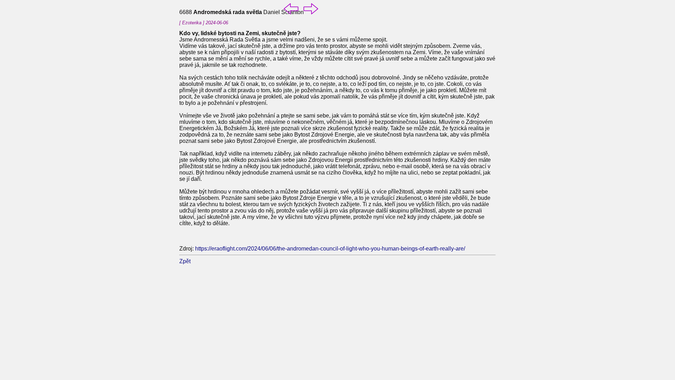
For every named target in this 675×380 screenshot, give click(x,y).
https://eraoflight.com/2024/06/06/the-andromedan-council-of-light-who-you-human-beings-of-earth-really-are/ (330, 249)
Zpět (185, 261)
